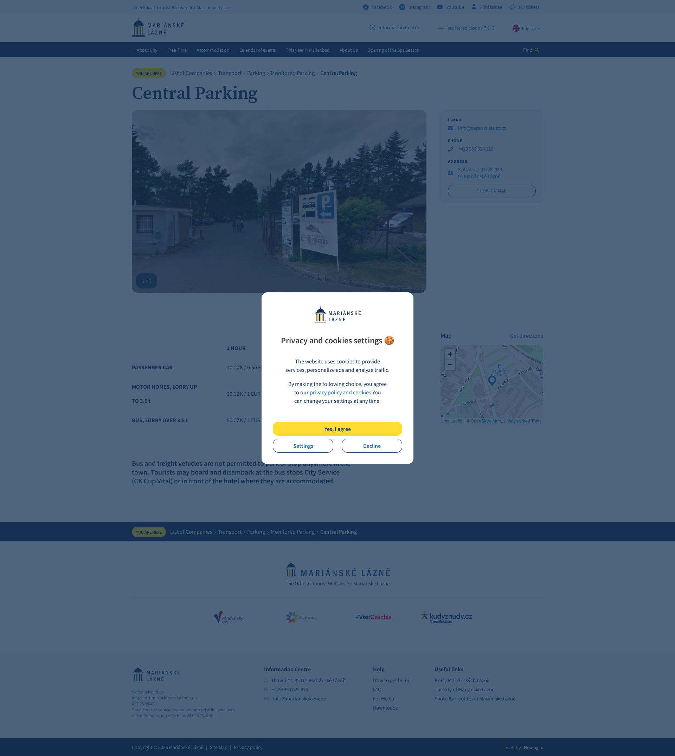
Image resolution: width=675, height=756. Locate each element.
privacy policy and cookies (340, 392)
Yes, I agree (337, 428)
